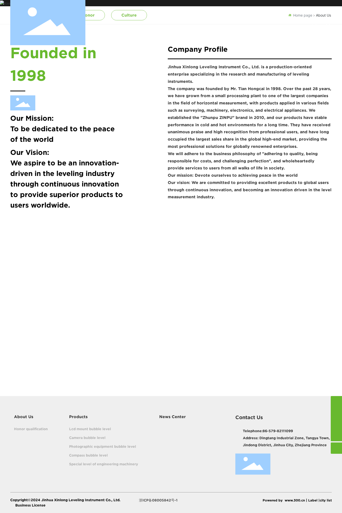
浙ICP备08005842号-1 (158, 500)
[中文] (328, 22)
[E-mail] (336, 401)
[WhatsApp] (336, 413)
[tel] (336, 424)
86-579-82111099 (278, 431)
